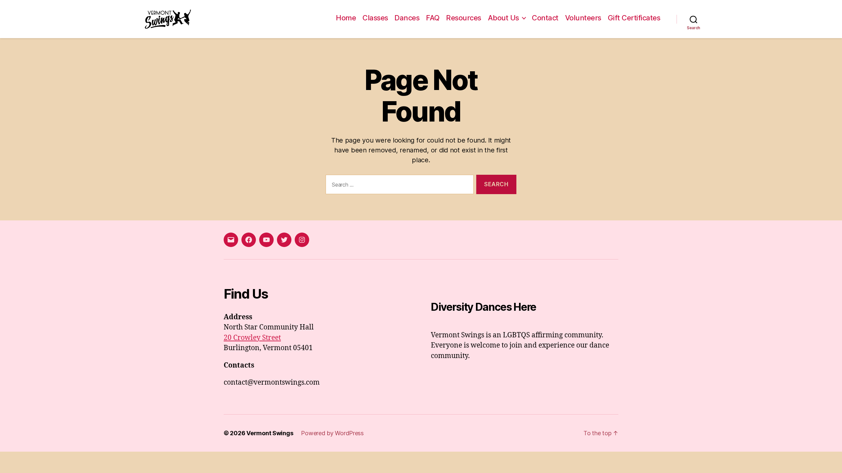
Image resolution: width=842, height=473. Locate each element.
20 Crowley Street (252, 337)
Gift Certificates (634, 17)
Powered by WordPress (332, 433)
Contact (545, 17)
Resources (463, 17)
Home (346, 17)
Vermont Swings (269, 433)
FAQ (433, 17)
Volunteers (583, 17)
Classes (375, 17)
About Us (503, 17)
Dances (406, 17)
